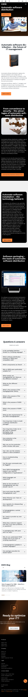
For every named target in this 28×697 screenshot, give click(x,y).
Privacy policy (4, 665)
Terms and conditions (6, 668)
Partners (3, 653)
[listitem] (14, 581)
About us (3, 651)
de (18, 1)
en (22, 1)
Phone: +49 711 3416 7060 (7, 674)
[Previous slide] (3, 567)
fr (26, 1)
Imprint (3, 663)
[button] (25, 4)
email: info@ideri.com (6, 675)
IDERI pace (4, 644)
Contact (3, 654)
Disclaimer (4, 666)
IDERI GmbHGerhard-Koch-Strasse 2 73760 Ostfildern (7, 679)
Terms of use (9, 691)
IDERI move (4, 645)
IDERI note (4, 642)
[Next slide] (25, 567)
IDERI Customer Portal (7, 657)
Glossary (3, 656)
